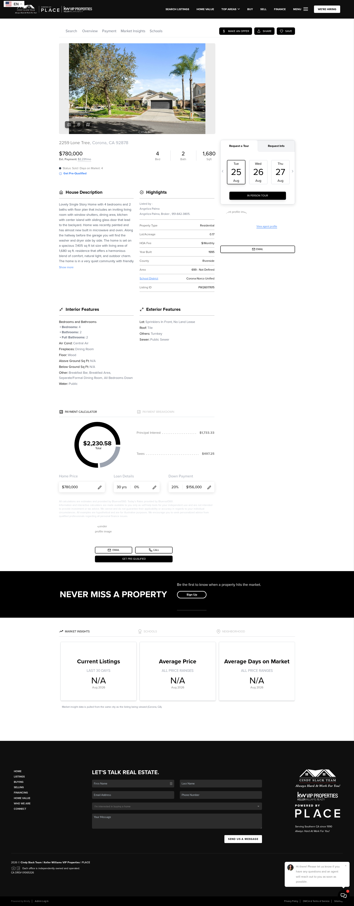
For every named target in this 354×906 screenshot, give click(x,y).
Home (17, 771)
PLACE (86, 862)
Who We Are (22, 803)
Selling (19, 787)
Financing (21, 792)
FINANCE (280, 9)
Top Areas (228, 9)
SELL (263, 9)
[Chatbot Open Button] (344, 896)
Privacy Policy (291, 901)
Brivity (27, 901)
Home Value (205, 9)
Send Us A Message (243, 839)
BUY (250, 9)
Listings (19, 776)
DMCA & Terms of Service (316, 901)
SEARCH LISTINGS (177, 9)
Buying (18, 782)
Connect (20, 808)
